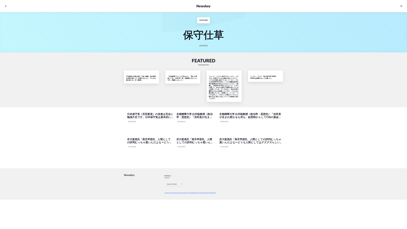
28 (211, 193)
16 (186, 193)
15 (184, 193)
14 (182, 193)
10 (174, 193)
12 (178, 193)
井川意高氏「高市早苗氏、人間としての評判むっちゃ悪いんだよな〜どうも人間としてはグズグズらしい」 (149, 141)
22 (198, 193)
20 (194, 193)
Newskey (203, 6)
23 (200, 193)
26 (207, 193)
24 (203, 193)
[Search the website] (401, 6)
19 (192, 193)
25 (205, 193)
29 (213, 193)
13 (180, 193)
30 (215, 193)
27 (209, 193)
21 (196, 193)
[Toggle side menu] (5, 6)
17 (188, 193)
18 (190, 193)
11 (176, 193)
